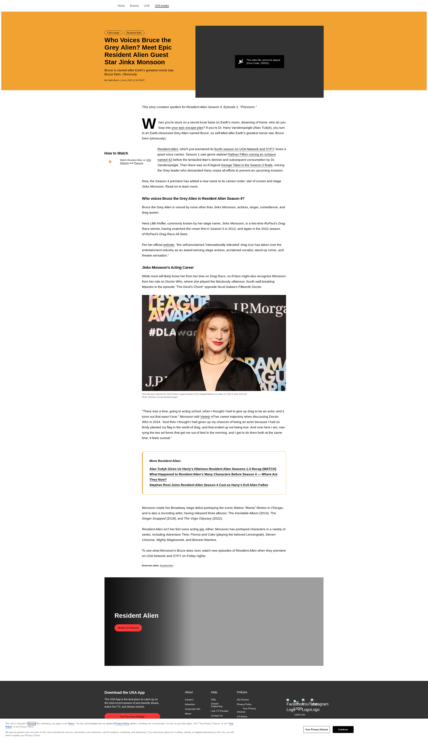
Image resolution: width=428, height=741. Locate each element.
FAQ (213, 699)
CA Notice (242, 716)
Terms (71, 723)
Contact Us (217, 715)
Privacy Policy (244, 704)
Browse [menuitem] (134, 5)
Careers (189, 699)
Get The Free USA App (132, 716)
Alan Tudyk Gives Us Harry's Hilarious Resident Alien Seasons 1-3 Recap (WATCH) (212, 469)
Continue (343, 729)
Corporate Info (192, 709)
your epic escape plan (187, 127)
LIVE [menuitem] (147, 5)
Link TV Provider (220, 711)
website (168, 244)
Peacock (138, 163)
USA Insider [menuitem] (162, 5)
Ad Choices (243, 699)
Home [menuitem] (121, 5)
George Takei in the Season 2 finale (247, 165)
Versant (32, 723)
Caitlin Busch (113, 80)
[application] (259, 62)
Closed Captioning (216, 705)
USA (108, 6)
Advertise (190, 704)
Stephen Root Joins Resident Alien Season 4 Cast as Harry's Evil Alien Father (208, 485)
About (188, 713)
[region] (214, 730)
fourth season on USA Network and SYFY (244, 149)
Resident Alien (166, 565)
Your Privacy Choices (246, 710)
